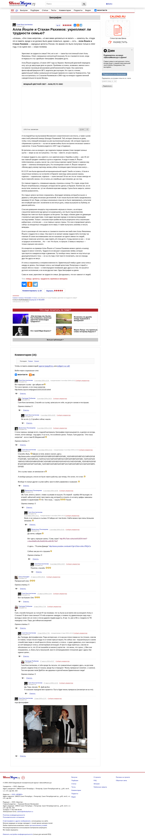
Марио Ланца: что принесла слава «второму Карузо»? (85, 331)
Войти (109, 4)
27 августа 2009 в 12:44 (45, 593)
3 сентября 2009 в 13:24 (41, 380)
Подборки (34, 10)
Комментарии (65, 10)
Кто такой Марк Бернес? (41, 331)
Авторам (97, 784)
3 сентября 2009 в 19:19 (57, 529)
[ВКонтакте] (75, 25)
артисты (36, 279)
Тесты (53, 10)
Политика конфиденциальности (14, 815)
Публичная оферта (100, 787)
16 (59, 25)
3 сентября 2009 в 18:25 (48, 415)
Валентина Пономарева (27, 428)
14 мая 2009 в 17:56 (44, 633)
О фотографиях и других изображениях (17, 821)
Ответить (23, 393)
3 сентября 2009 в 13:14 (45, 450)
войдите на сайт (63, 366)
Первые (30, 361)
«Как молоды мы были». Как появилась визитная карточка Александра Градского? (41, 318)
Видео (88, 10)
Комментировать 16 (32, 290)
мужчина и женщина (58, 279)
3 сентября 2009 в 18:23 (44, 398)
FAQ (95, 780)
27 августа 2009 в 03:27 (47, 661)
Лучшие (36, 361)
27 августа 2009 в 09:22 (38, 577)
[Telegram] (81, 25)
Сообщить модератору (82, 380)
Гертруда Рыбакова (28, 398)
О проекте (97, 777)
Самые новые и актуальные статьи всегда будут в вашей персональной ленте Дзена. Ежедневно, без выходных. (117, 64)
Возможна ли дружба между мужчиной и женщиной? (83, 318)
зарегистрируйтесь (46, 366)
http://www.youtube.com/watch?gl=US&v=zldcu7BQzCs (70, 546)
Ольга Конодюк (24, 577)
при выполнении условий (38, 825)
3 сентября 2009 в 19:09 (50, 490)
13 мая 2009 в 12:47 (40, 698)
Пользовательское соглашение (13, 817)
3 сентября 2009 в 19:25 (57, 564)
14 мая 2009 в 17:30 (40, 606)
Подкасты (78, 10)
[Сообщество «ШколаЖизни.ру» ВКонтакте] (101, 10)
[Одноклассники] (78, 25)
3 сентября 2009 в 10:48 (44, 428)
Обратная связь (121, 780)
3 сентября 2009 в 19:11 (31, 515)
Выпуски (24, 10)
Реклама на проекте (123, 777)
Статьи (45, 10)
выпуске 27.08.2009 (37, 300)
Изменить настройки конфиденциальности (18, 834)
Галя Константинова (26, 380)
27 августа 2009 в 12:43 (51, 683)
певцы (29, 279)
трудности (45, 279)
